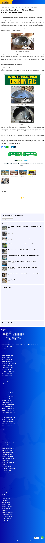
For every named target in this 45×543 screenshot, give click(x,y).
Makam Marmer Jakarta (7, 485)
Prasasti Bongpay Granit (7, 381)
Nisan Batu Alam (5, 460)
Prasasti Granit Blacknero (7, 421)
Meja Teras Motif (5, 522)
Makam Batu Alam (6, 483)
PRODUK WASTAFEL (8, 7)
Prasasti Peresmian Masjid (7, 452)
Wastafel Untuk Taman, (14, 141)
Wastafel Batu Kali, (21, 140)
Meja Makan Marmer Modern (8, 390)
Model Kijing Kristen (6, 472)
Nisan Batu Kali (5, 496)
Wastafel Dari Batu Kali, (9, 140)
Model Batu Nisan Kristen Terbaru (9, 444)
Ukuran (15, 140)
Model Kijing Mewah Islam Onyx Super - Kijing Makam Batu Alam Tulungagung (24, 273)
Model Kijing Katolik (6, 431)
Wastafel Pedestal (6, 492)
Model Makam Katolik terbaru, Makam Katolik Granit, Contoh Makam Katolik (24, 232)
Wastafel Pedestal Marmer (7, 490)
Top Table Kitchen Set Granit (8, 404)
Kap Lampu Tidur (5, 528)
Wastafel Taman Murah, (31, 140)
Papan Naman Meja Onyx (7, 385)
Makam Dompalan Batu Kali (8, 448)
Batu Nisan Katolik (6, 510)
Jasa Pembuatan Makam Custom (9, 412)
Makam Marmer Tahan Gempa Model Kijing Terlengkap (19, 238)
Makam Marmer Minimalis (7, 512)
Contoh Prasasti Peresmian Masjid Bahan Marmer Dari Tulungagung (22, 267)
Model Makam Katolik (6, 433)
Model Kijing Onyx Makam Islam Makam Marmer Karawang (20, 279)
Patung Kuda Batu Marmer (7, 524)
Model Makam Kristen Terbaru (8, 468)
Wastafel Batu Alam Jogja (14, 143)
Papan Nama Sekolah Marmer (8, 456)
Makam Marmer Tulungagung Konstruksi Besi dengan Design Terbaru (22, 243)
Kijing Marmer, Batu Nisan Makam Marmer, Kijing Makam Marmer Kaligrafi (23, 255)
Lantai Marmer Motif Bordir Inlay (8, 392)
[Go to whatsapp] (42, 537)
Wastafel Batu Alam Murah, (26, 141)
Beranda (2, 7)
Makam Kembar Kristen (7, 530)
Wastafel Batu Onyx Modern (8, 406)
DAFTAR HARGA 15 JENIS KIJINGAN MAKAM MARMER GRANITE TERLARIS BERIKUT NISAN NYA (25, 227)
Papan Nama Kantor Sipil (7, 506)
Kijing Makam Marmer (6, 466)
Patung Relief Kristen (6, 440)
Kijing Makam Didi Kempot (7, 438)
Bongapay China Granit (7, 373)
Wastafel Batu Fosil (6, 435)
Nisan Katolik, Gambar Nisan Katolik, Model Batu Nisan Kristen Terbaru (23, 249)
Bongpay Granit (5, 486)
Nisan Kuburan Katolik (6, 357)
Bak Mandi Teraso (6, 494)
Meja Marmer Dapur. (6, 508)
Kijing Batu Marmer (6, 502)
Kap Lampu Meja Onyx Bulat (8, 396)
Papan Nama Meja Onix (7, 526)
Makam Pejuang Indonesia (7, 361)
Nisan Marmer (5, 520)
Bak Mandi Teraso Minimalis (8, 408)
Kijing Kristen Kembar (6, 398)
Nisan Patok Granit (6, 464)
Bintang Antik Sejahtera (22, 540)
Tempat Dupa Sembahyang (8, 535)
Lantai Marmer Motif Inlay (7, 419)
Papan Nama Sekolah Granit (8, 437)
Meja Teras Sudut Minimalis (8, 429)
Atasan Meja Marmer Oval (7, 488)
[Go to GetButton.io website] (42, 541)
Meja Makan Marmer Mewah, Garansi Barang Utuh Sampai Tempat (22, 261)
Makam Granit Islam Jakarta (8, 410)
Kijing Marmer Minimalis (7, 516)
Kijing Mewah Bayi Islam (7, 446)
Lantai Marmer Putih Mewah (8, 394)
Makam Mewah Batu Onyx (7, 355)
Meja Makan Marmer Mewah (8, 462)
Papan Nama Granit (6, 504)
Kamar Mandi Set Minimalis (7, 532)
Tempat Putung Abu (6, 400)
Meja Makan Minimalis (6, 387)
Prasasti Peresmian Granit (7, 367)
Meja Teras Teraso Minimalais (8, 379)
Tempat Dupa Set (6, 534)
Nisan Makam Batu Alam (7, 514)
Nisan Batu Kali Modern (7, 365)
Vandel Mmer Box (5, 500)
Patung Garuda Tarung (7, 402)
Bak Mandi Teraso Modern (7, 427)
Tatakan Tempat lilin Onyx (7, 450)
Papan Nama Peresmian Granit (8, 481)
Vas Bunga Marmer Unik (7, 375)
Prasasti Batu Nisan (6, 498)
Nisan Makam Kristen (6, 518)
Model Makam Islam (6, 470)
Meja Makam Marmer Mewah (8, 383)
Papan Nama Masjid (6, 479)
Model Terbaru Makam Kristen (8, 417)
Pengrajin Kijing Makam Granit (8, 371)
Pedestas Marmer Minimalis (8, 389)
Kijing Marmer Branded (7, 359)
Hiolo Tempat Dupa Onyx (7, 377)
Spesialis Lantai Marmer (7, 454)
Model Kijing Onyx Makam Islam (8, 442)
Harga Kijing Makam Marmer (8, 458)
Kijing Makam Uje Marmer (7, 369)
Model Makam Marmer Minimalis (9, 363)
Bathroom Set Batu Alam (7, 425)
